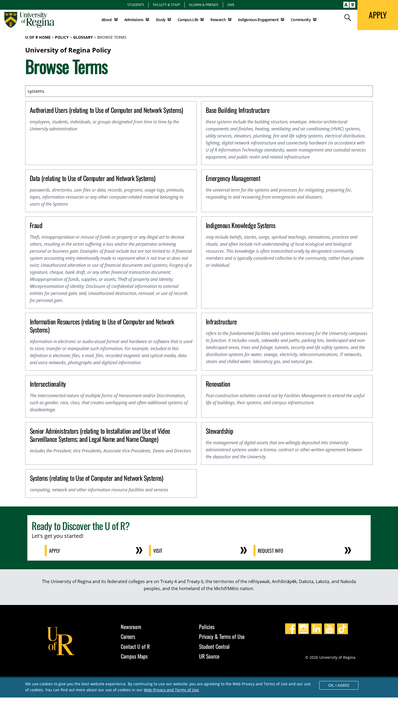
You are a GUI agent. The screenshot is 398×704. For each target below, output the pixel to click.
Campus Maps (134, 656)
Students (135, 4)
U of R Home (38, 37)
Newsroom (131, 627)
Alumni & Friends (203, 4)
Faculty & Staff (166, 4)
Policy (62, 37)
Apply (54, 550)
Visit (157, 550)
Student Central (214, 646)
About (107, 19)
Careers (128, 636)
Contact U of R (135, 646)
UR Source (209, 656)
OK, (339, 685)
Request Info (270, 550)
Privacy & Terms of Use (221, 636)
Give (230, 4)
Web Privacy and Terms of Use (171, 689)
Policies (206, 627)
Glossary (83, 37)
